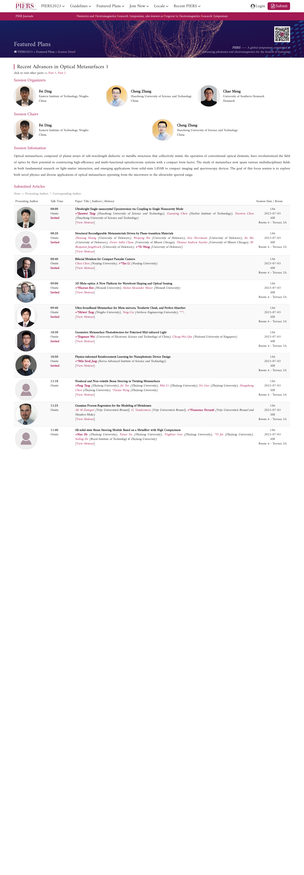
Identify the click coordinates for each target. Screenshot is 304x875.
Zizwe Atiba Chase (121, 242)
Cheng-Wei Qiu (182, 337)
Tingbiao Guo (173, 434)
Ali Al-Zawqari (84, 410)
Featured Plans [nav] (108, 6)
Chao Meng (232, 91)
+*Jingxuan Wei (85, 337)
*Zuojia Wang (120, 390)
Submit (281, 6)
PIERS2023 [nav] (51, 6)
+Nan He (81, 434)
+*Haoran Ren (84, 288)
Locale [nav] (159, 6)
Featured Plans (45, 52)
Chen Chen (82, 263)
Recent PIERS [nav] (185, 6)
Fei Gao (204, 385)
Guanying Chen (177, 213)
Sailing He (81, 439)
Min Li (164, 385)
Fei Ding (45, 91)
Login (260, 6)
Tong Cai (128, 312)
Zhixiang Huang (85, 238)
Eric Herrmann (197, 238)
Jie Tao (124, 385)
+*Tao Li (124, 263)
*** (181, 312)
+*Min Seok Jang (86, 361)
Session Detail (66, 52)
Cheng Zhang (141, 91)
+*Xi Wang (143, 247)
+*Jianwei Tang (85, 213)
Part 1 (52, 73)
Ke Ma (249, 238)
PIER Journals (24, 16)
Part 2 (62, 73)
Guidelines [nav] (79, 6)
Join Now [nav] (137, 6)
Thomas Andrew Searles (191, 242)
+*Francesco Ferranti (200, 410)
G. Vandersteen (141, 410)
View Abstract (85, 222)
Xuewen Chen (244, 213)
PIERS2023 (25, 52)
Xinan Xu (125, 434)
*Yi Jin (218, 434)
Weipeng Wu (141, 238)
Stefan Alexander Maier (138, 288)
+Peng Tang (82, 385)
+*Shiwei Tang (84, 312)
